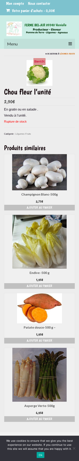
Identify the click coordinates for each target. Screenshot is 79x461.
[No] (74, 448)
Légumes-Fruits (67, 53)
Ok (40, 455)
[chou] (39, 72)
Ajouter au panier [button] (39, 207)
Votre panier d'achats (33, 10)
